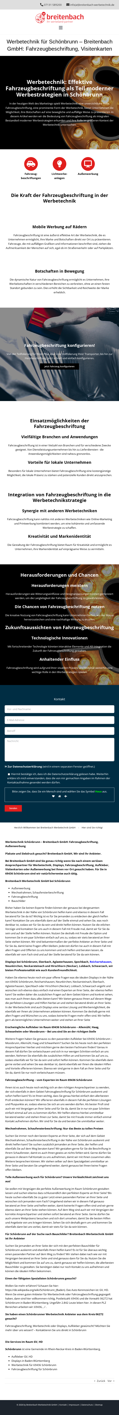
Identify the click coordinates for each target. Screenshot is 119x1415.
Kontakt (63, 1404)
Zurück (101, 1381)
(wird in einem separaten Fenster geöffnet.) (51, 766)
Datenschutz (87, 1404)
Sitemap (99, 1404)
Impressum (74, 1404)
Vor (110, 1381)
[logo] (59, 13)
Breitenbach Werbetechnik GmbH (41, 1404)
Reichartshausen (100, 962)
